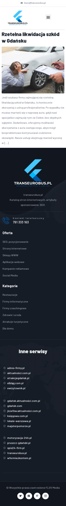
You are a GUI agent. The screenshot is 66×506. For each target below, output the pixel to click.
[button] (48, 17)
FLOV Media (53, 487)
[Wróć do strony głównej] (18, 18)
